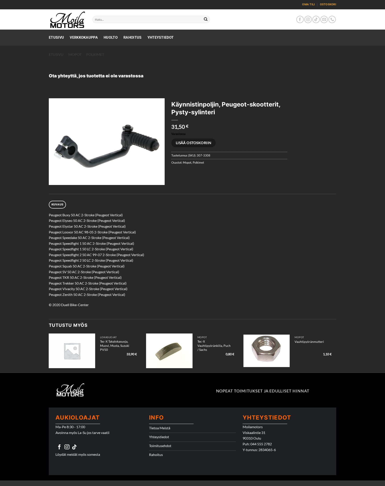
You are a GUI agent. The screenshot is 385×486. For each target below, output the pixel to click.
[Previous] (49, 352)
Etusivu (56, 37)
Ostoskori (328, 4)
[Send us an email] (324, 19)
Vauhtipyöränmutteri (309, 341)
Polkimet (95, 54)
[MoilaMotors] (67, 19)
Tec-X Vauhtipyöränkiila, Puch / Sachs (214, 345)
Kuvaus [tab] (57, 204)
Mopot (75, 54)
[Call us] (332, 19)
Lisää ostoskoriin (193, 143)
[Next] (336, 352)
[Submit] (206, 19)
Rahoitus (132, 37)
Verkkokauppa (84, 37)
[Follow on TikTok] (316, 19)
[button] (54, 179)
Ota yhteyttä (63, 75)
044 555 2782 (261, 444)
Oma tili (308, 4)
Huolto (111, 37)
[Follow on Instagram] (308, 19)
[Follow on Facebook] (300, 19)
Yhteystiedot (160, 37)
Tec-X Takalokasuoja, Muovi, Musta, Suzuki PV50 (114, 345)
